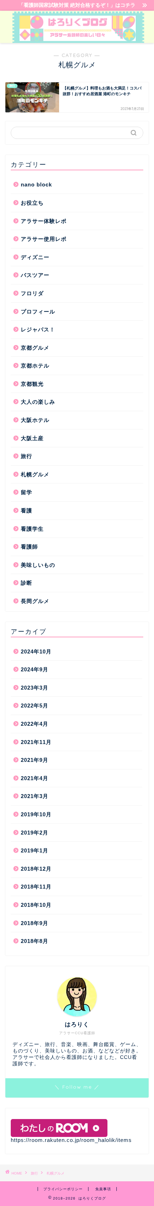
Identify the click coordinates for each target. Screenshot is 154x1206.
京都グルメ (35, 348)
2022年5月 (34, 705)
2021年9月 (34, 760)
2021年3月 (34, 796)
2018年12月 (36, 869)
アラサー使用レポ (44, 239)
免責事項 (103, 1189)
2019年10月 (36, 814)
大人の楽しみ (38, 402)
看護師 (29, 547)
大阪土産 (32, 438)
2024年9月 (34, 669)
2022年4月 (34, 724)
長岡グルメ (35, 601)
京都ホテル (35, 366)
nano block (36, 184)
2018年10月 (36, 905)
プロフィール (38, 311)
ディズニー (35, 257)
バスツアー (35, 275)
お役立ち (32, 203)
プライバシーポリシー (63, 1189)
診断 (26, 583)
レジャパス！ (38, 329)
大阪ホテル (35, 420)
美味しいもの (38, 565)
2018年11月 (36, 887)
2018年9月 (34, 923)
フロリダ (32, 293)
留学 (26, 492)
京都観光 (32, 384)
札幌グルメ (35, 474)
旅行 (26, 456)
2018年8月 (34, 941)
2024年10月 (36, 651)
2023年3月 (34, 688)
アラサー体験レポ (44, 221)
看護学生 (32, 529)
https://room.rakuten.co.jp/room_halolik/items (71, 1140)
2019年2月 (34, 833)
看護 (26, 510)
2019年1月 (34, 850)
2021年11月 (36, 742)
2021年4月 (34, 778)
